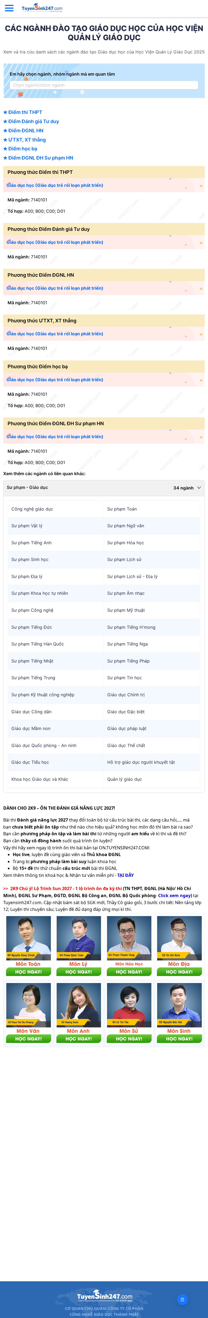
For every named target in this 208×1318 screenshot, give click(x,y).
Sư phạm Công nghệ (32, 610)
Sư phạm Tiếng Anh (31, 542)
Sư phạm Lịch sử (124, 559)
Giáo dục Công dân (31, 711)
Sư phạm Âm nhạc (126, 593)
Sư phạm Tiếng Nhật (32, 661)
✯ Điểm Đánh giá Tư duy (31, 121)
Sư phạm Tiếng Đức (31, 627)
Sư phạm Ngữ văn (125, 525)
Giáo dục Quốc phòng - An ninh (43, 745)
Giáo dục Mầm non (30, 728)
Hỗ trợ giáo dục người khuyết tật (141, 762)
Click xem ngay (174, 895)
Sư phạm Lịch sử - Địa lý (132, 576)
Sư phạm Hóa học (125, 542)
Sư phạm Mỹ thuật (126, 610)
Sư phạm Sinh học (29, 559)
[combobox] (102, 85)
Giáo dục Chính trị (126, 694)
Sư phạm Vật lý (27, 525)
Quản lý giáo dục (124, 779)
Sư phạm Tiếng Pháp (128, 661)
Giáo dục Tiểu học (30, 762)
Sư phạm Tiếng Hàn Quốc (37, 644)
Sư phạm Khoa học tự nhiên (39, 593)
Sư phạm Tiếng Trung (33, 677)
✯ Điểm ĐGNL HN (23, 130)
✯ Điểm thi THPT (22, 112)
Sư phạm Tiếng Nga (127, 644)
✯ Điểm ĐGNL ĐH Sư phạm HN (38, 158)
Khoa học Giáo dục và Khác (39, 779)
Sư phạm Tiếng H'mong (131, 627)
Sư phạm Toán (122, 509)
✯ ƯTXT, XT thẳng (24, 140)
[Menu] (9, 8)
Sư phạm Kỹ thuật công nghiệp (42, 694)
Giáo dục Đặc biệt (126, 711)
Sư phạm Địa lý (27, 576)
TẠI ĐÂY (125, 875)
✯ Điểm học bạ (20, 148)
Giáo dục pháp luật (127, 728)
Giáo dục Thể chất (126, 745)
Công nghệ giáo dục (32, 509)
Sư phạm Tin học (124, 677)
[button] (104, 488)
